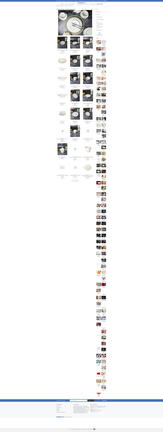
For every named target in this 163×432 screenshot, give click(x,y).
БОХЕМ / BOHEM (98, 300)
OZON (72, 0)
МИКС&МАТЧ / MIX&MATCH (104, 263)
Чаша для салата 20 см (62, 103)
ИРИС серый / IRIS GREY (99, 168)
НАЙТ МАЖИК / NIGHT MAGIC (103, 300)
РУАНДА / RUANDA (103, 191)
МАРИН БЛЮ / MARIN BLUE (104, 307)
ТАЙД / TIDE (98, 127)
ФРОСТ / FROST (104, 232)
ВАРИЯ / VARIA (104, 51)
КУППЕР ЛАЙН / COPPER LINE (104, 250)
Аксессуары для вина (99, 26)
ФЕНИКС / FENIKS (103, 121)
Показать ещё (75, 180)
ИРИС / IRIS (103, 109)
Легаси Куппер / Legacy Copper (104, 257)
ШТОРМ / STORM (103, 139)
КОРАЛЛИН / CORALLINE (98, 133)
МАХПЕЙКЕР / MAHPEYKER (99, 306)
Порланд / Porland (61, 5)
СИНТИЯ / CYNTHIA (98, 287)
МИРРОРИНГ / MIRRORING (104, 275)
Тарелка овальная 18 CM (87, 121)
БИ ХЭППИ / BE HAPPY (104, 352)
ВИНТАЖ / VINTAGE (103, 103)
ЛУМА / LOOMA (98, 62)
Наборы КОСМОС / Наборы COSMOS (98, 384)
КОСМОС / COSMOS (98, 293)
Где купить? (65, 0)
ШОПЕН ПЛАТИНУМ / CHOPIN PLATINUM (99, 175)
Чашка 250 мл (88, 50)
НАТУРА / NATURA (98, 109)
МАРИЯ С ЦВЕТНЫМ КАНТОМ (103, 45)
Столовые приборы (71, 4)
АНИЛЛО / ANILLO (103, 127)
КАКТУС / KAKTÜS (103, 294)
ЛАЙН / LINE (104, 133)
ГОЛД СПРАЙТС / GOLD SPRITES (99, 365)
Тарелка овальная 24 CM (75, 103)
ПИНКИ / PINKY (103, 185)
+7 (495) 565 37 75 (88, 0)
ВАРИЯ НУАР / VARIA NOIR (104, 57)
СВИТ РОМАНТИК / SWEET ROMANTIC (104, 314)
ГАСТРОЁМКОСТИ (98, 376)
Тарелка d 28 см (75, 121)
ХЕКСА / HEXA (99, 80)
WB (69, 0)
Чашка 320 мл (62, 121)
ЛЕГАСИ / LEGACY (98, 256)
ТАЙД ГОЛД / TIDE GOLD (104, 179)
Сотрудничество (59, 0)
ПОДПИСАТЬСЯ (90, 400)
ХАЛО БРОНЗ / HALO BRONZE (104, 364)
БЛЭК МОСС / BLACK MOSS (104, 244)
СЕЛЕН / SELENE (99, 103)
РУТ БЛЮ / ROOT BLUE (98, 238)
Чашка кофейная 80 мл (75, 138)
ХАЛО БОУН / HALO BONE (104, 370)
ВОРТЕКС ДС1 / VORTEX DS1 (98, 214)
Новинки (62, 4)
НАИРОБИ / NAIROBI (103, 328)
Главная (57, 5)
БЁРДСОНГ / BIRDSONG (104, 281)
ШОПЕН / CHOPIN (103, 150)
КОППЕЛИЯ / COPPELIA (104, 358)
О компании (58, 406)
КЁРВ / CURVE (104, 196)
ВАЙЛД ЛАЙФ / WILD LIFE (104, 334)
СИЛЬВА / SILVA (98, 51)
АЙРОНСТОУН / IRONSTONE (99, 91)
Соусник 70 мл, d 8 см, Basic (62, 68)
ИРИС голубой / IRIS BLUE (104, 162)
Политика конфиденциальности (61, 412)
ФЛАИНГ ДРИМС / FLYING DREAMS (98, 314)
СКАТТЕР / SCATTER (98, 226)
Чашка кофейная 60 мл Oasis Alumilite (75, 175)
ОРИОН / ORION (103, 226)
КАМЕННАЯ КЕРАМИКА (98, 121)
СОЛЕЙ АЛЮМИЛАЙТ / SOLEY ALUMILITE (98, 348)
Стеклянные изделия (80, 4)
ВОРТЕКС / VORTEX (103, 214)
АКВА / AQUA (104, 144)
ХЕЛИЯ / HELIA (99, 44)
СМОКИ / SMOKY (98, 156)
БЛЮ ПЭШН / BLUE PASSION (104, 321)
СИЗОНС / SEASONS (103, 63)
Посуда (66, 4)
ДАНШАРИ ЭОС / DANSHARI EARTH (98, 275)
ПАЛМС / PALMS (103, 340)
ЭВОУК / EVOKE (98, 326)
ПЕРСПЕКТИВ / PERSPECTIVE (104, 202)
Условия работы (58, 407)
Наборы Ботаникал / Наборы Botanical (104, 377)
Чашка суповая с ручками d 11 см (75, 50)
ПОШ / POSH (98, 320)
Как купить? (58, 409)
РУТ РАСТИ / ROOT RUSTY (104, 238)
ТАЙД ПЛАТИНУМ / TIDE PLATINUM (99, 186)
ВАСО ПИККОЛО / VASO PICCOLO (104, 115)
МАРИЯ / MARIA (103, 69)
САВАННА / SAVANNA (103, 91)
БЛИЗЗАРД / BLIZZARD (103, 156)
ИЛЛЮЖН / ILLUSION (98, 145)
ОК (94, 429)
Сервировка (87, 4)
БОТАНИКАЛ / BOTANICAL (104, 75)
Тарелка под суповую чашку (75, 68)
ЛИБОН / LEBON (103, 269)
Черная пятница (99, 4)
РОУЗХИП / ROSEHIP (98, 358)
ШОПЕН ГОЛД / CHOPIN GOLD (103, 168)
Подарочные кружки (104, 390)
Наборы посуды (93, 4)
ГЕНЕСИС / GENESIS (103, 97)
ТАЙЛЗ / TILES (99, 335)
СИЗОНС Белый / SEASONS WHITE (69, 5)
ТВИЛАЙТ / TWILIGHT (98, 232)
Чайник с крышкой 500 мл (62, 157)
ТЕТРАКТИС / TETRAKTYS (99, 197)
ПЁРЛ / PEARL (99, 97)
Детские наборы (104, 384)
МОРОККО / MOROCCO (103, 346)
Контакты (76, 0)
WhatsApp (94, 0)
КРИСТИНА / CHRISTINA (104, 287)
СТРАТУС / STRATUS (103, 208)
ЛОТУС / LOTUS (103, 80)
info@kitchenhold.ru (100, 0)
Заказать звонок (82, 0)
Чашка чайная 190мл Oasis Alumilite (88, 138)
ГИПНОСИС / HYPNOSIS (99, 208)
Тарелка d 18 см (88, 68)
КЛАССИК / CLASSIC (98, 162)
